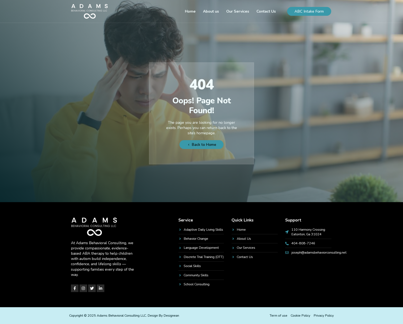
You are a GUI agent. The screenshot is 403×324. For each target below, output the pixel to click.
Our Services (237, 11)
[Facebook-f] (75, 288)
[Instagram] (83, 288)
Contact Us (266, 11)
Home (190, 11)
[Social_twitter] (92, 288)
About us (211, 11)
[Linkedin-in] (100, 288)
